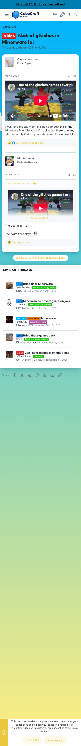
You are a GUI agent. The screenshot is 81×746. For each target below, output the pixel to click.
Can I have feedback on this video (47, 352)
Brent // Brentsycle (35, 360)
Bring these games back (39, 335)
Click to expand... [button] (40, 217)
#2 (74, 175)
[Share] (69, 76)
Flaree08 (30, 308)
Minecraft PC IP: (40, 4)
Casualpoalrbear (15, 47)
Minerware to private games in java (46, 301)
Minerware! (48, 318)
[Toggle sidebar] (69, 14)
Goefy (19, 338)
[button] (6, 14)
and (30, 142)
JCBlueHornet (23, 356)
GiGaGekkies (23, 287)
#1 (74, 76)
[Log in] (62, 14)
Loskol (30, 291)
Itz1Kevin (21, 304)
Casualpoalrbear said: (20, 183)
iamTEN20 (21, 321)
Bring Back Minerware (38, 283)
